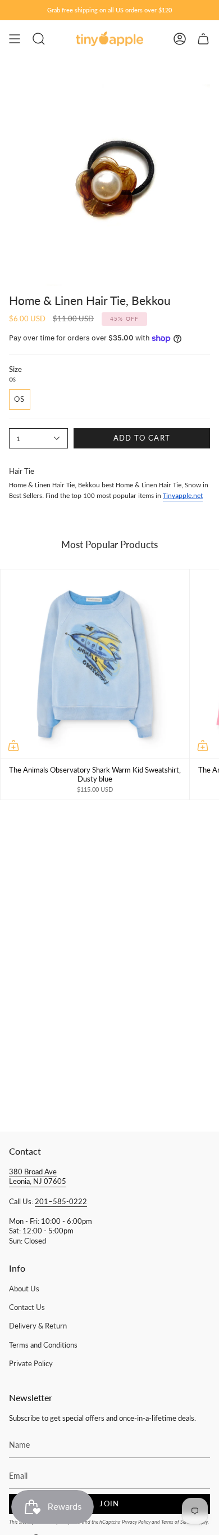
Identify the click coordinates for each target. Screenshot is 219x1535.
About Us (24, 1289)
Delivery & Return (38, 1326)
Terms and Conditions (43, 1345)
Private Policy (31, 1363)
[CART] (203, 39)
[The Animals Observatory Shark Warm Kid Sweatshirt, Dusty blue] (95, 663)
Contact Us (27, 1307)
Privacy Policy (136, 1522)
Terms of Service (178, 1522)
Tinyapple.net (183, 496)
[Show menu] (14, 39)
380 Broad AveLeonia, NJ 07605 (37, 1177)
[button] (38, 39)
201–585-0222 (61, 1201)
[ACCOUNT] (179, 39)
